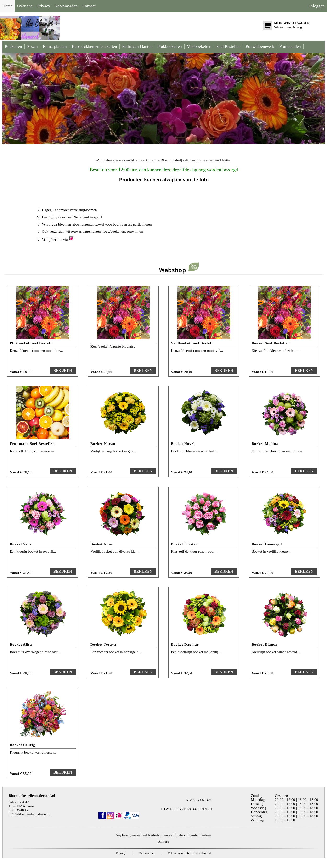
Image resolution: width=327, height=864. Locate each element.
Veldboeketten (199, 46)
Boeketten (13, 46)
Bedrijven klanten (137, 46)
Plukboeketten (170, 46)
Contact (89, 6)
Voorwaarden (66, 6)
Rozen (32, 46)
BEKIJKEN (62, 371)
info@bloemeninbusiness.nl (29, 814)
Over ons (25, 6)
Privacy (43, 6)
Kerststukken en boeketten (94, 46)
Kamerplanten (55, 46)
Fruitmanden (290, 46)
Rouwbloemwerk (260, 46)
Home (7, 6)
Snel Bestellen (228, 46)
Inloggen (317, 6)
